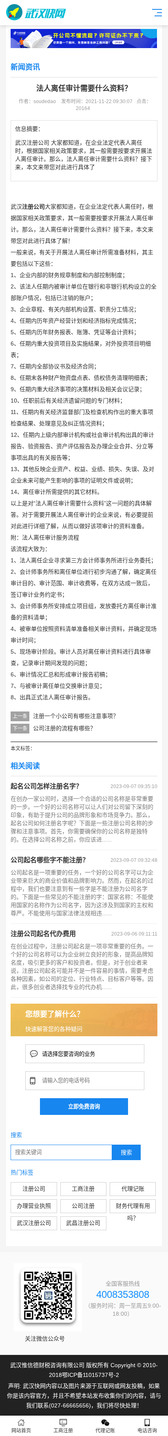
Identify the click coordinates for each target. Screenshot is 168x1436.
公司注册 (83, 1206)
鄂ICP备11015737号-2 (90, 1375)
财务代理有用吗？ (133, 1208)
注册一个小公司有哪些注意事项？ (76, 716)
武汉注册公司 (34, 1223)
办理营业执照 (34, 1206)
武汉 (16, 206)
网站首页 (21, 1431)
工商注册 (83, 1188)
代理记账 (133, 1188)
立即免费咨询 (84, 1106)
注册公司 (33, 1188)
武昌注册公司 (83, 1223)
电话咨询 (147, 1431)
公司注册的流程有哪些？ (64, 728)
